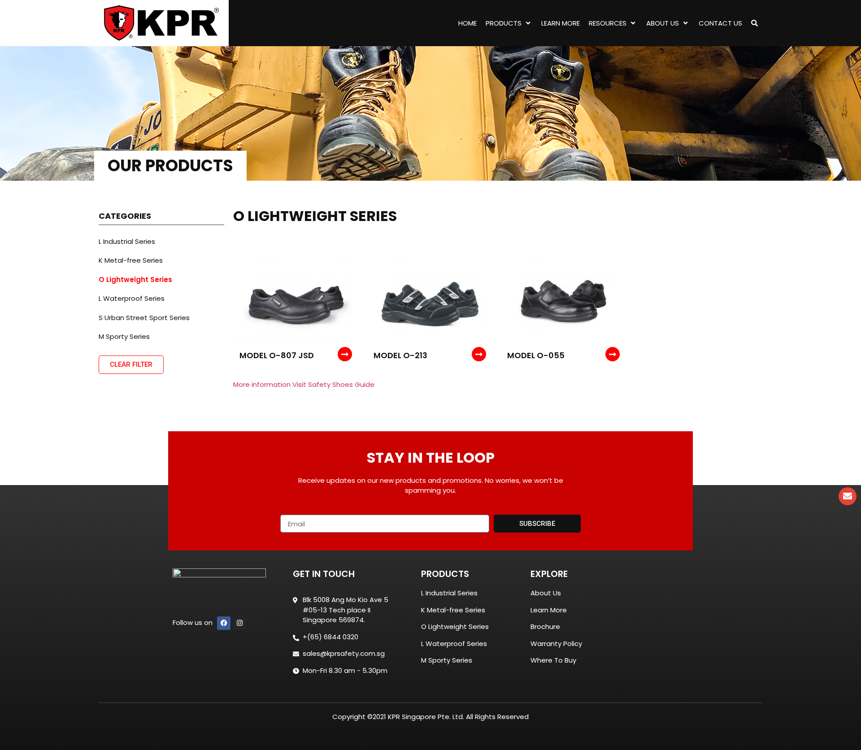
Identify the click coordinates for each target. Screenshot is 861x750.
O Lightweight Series (135, 279)
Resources (607, 23)
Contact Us (720, 23)
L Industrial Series (127, 241)
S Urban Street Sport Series (144, 317)
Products (504, 23)
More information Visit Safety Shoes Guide (303, 384)
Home (467, 23)
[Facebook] (223, 623)
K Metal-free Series (131, 260)
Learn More (560, 23)
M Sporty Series (124, 336)
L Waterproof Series (132, 298)
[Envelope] (848, 496)
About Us (662, 23)
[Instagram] (239, 623)
